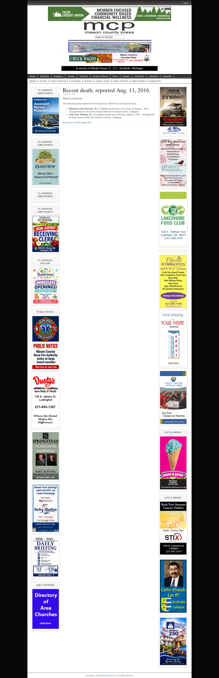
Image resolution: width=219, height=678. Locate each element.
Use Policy (139, 76)
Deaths (43, 81)
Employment (138, 81)
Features (76, 81)
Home (32, 76)
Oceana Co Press (100, 76)
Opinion (88, 81)
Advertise (153, 76)
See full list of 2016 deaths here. (78, 122)
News (115, 76)
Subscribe (167, 76)
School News (103, 81)
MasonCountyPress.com (109, 675)
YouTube (83, 76)
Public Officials (59, 81)
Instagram (58, 76)
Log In (185, 3)
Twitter (71, 76)
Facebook (44, 76)
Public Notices (120, 81)
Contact (126, 76)
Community (155, 81)
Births (32, 81)
